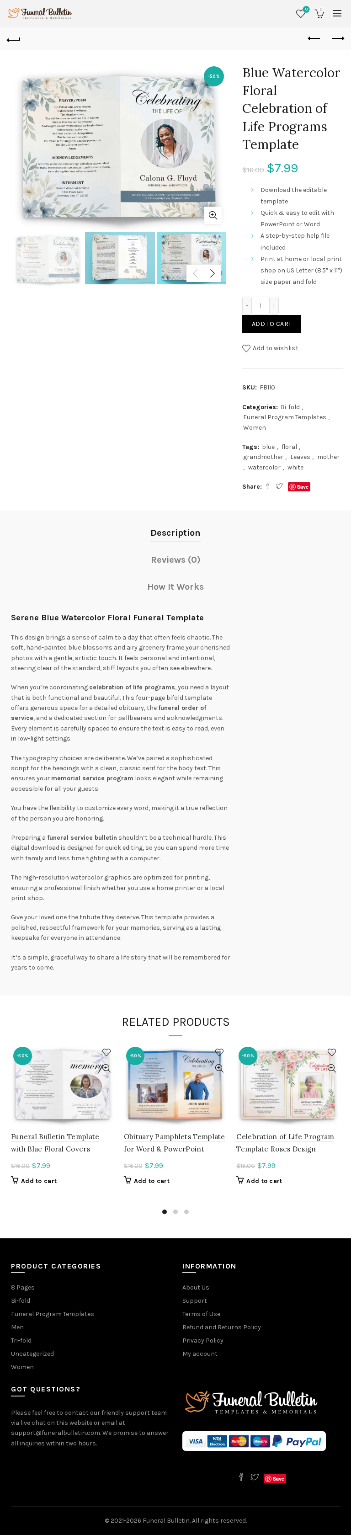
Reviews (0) (176, 559)
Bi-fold (290, 407)
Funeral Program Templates (284, 417)
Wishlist (306, 9)
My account (200, 1354)
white (295, 467)
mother (328, 457)
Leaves (300, 457)
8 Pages (23, 1287)
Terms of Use (201, 1314)
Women (254, 428)
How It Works (175, 586)
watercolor (264, 467)
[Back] (13, 39)
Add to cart (272, 324)
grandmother (263, 457)
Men (17, 1327)
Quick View (107, 1069)
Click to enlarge (213, 215)
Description (175, 533)
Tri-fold (21, 1340)
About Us (195, 1287)
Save (302, 486)
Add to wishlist (275, 348)
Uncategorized (32, 1354)
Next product (337, 39)
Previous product (314, 39)
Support (194, 1301)
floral (289, 447)
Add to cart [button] (39, 1181)
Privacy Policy (202, 1340)
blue (268, 447)
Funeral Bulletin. (167, 1520)
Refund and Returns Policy (221, 1327)
